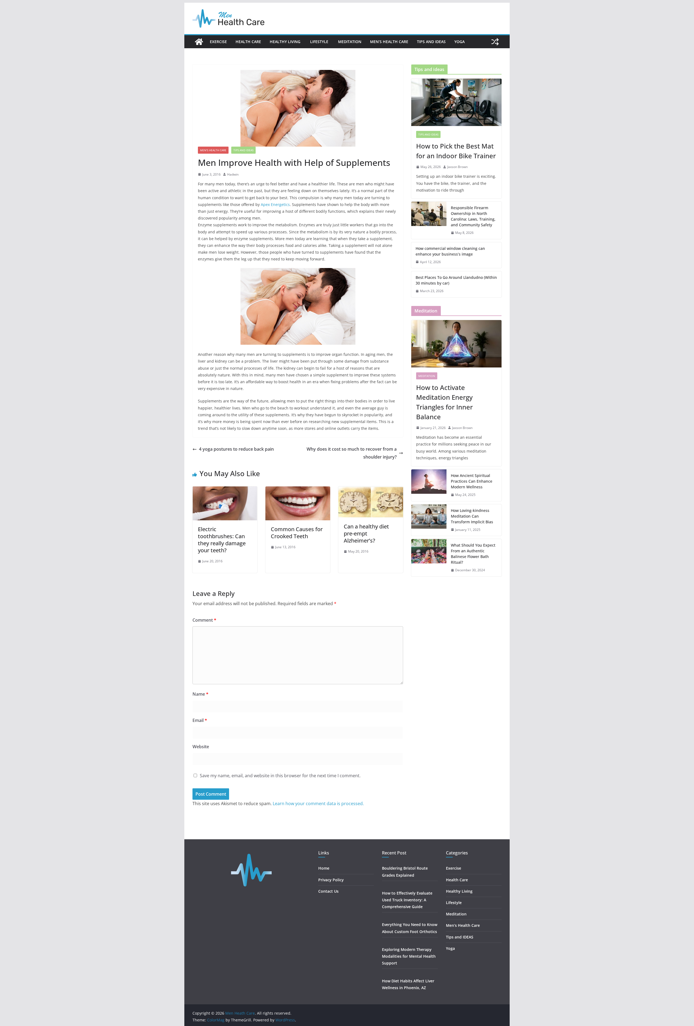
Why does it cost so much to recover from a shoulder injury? (352, 453)
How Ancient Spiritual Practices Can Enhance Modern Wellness (471, 481)
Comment (204, 620)
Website (200, 747)
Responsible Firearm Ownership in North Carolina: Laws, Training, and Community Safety (473, 216)
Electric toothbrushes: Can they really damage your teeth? (222, 539)
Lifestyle (319, 41)
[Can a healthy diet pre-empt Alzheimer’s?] (370, 490)
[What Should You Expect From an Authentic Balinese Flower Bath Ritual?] (428, 557)
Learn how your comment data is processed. (318, 803)
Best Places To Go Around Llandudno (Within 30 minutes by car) (456, 280)
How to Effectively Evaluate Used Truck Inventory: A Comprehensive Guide (407, 900)
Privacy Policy (331, 879)
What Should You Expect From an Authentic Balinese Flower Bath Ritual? (473, 554)
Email (199, 720)
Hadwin (233, 174)
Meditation (349, 41)
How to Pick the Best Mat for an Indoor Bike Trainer (456, 150)
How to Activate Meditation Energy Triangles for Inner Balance (444, 402)
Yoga (459, 41)
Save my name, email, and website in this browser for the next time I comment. (280, 776)
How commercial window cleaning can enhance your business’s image (450, 251)
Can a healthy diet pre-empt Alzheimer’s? (366, 533)
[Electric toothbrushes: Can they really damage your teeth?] (224, 490)
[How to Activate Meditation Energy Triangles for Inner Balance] (456, 343)
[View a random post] (495, 41)
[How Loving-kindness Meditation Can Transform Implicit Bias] (428, 520)
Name (200, 694)
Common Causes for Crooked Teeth (297, 532)
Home (323, 868)
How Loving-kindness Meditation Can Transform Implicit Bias (472, 516)
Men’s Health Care (389, 41)
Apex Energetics (275, 204)
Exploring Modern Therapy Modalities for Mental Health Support (409, 956)
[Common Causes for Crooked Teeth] (297, 490)
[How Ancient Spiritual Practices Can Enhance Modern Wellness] (428, 485)
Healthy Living (285, 41)
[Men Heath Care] (198, 41)
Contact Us (328, 891)
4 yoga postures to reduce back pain (236, 449)
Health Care (248, 41)
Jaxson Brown (457, 166)
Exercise (218, 41)
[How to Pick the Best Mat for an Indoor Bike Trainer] (456, 102)
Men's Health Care (213, 150)
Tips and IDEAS (431, 41)
